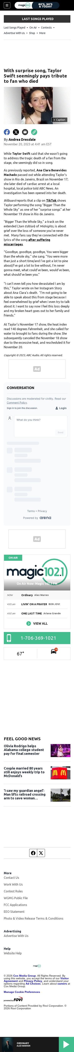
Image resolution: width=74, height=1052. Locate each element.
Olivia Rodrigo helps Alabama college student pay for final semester (24, 749)
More (42, 33)
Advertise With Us (14, 33)
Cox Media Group (24, 975)
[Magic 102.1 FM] (37, 5)
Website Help (13, 953)
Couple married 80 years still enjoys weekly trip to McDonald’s (24, 772)
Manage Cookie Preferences (22, 991)
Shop (32, 33)
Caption (59, 119)
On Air (33, 27)
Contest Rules (13, 891)
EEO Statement (14, 911)
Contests (46, 27)
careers (62, 983)
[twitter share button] (16, 132)
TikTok (51, 200)
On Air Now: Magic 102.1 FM (37, 583)
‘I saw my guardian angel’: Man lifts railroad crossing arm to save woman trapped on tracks (25, 794)
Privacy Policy (33, 980)
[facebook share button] (7, 132)
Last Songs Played (14, 27)
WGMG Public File (16, 898)
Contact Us (11, 877)
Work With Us (13, 884)
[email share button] (25, 132)
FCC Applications (15, 905)
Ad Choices (33, 983)
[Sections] (7, 5)
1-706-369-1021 (38, 638)
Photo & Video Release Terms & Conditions (33, 918)
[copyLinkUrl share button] (34, 132)
